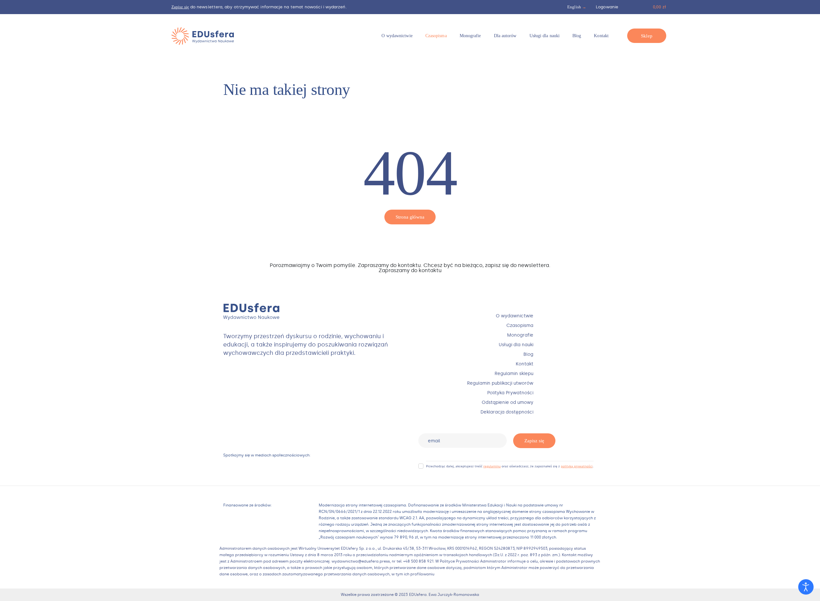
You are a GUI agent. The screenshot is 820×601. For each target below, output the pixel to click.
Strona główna (410, 217)
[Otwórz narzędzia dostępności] (806, 587)
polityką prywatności (577, 466)
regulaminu (492, 466)
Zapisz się (534, 440)
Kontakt (410, 275)
